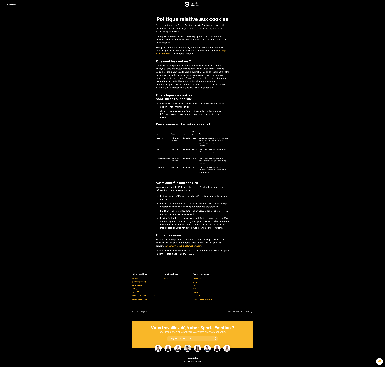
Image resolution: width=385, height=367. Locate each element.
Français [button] (248, 312)
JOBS (134, 289)
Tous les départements (202, 299)
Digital (195, 289)
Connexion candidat (234, 312)
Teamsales (196, 279)
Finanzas (196, 295)
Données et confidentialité (143, 295)
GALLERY (136, 292)
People (195, 292)
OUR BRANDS (138, 285)
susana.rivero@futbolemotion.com (183, 246)
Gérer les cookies (139, 299)
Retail (194, 285)
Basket (165, 279)
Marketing (196, 282)
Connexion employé (139, 312)
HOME (135, 279)
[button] (182, 338)
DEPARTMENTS (139, 282)
